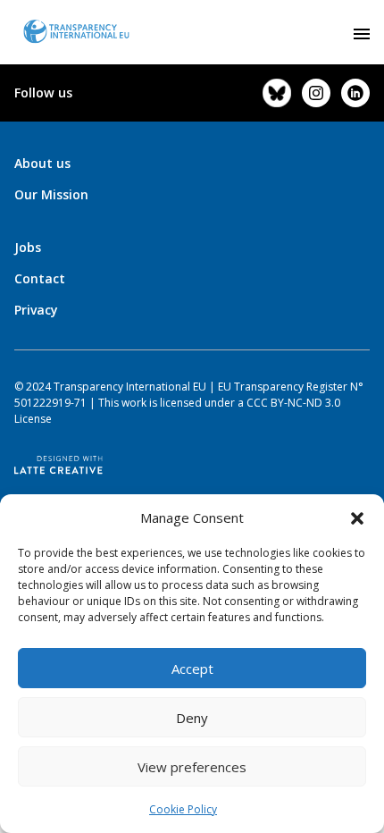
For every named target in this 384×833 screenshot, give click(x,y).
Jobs (27, 247)
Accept (192, 668)
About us (42, 163)
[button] (357, 517)
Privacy (36, 309)
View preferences (192, 767)
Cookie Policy (183, 809)
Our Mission (51, 194)
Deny (192, 718)
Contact (39, 278)
